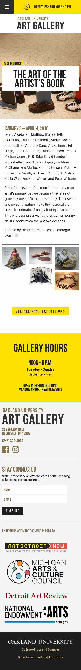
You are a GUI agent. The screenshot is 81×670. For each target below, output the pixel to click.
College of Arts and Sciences (40, 649)
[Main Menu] (7, 7)
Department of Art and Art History (40, 657)
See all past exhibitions (40, 311)
